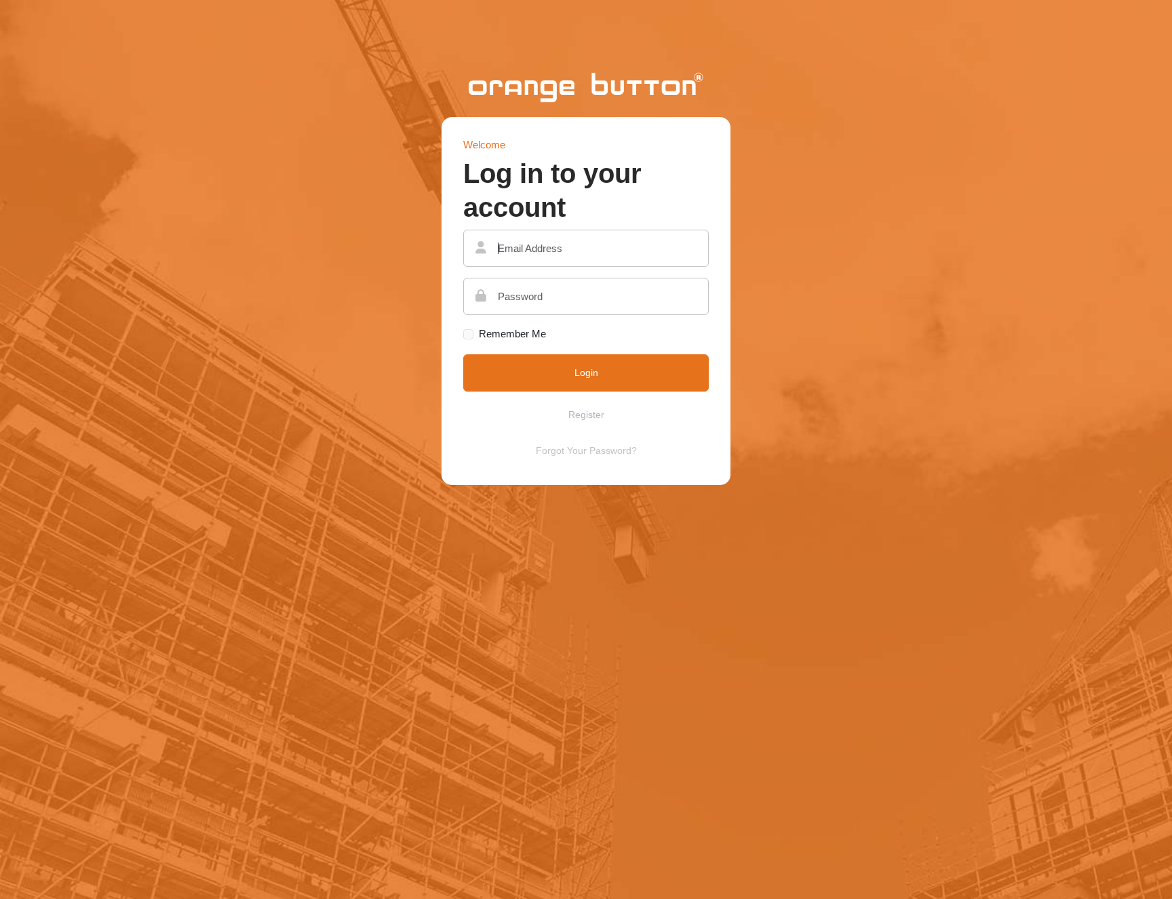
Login (586, 372)
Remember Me (512, 333)
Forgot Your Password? (586, 450)
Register (586, 414)
